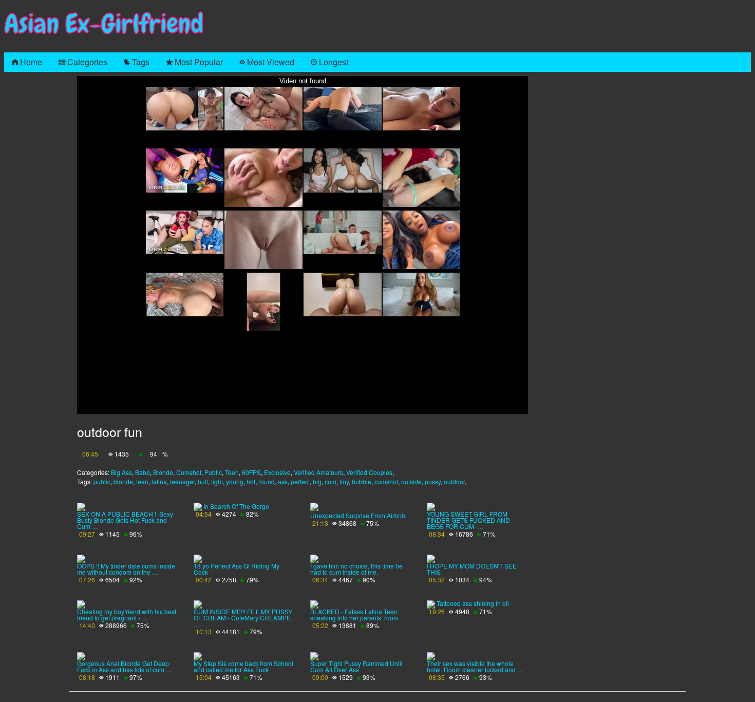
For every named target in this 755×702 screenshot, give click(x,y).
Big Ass (121, 472)
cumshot (386, 481)
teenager (182, 481)
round (266, 481)
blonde (123, 481)
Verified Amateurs (318, 472)
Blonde (163, 472)
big (317, 481)
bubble (361, 481)
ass (283, 481)
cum (330, 481)
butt (203, 481)
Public (213, 472)
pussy (433, 481)
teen (142, 481)
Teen (232, 472)
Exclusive (277, 472)
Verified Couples (369, 472)
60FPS (251, 472)
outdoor (454, 481)
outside (411, 481)
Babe (142, 472)
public (101, 481)
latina (159, 481)
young (234, 481)
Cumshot (188, 472)
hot (251, 481)
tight (217, 481)
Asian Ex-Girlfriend (103, 24)
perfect (300, 481)
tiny (344, 481)
